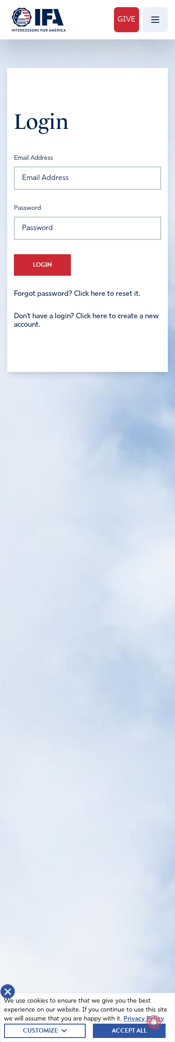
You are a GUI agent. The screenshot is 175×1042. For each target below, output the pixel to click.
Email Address (33, 158)
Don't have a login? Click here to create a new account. (86, 320)
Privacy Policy (143, 1019)
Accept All (129, 1030)
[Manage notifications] (154, 1022)
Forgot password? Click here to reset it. (77, 294)
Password (27, 208)
